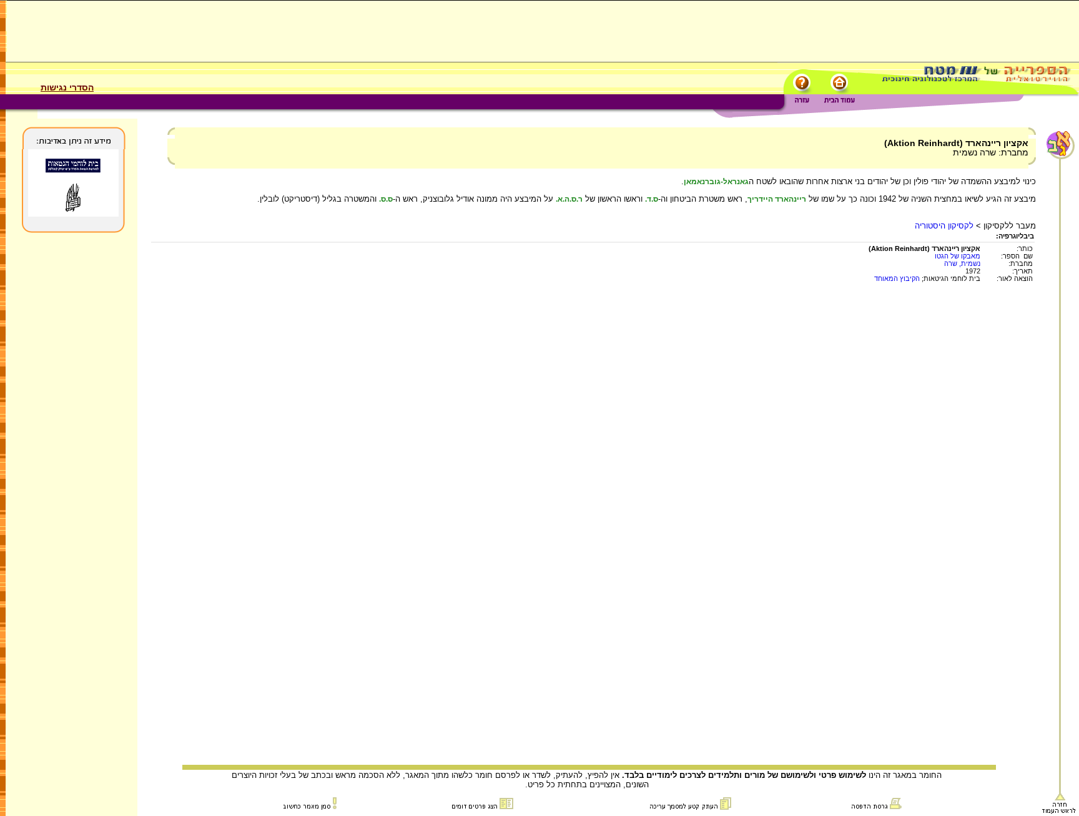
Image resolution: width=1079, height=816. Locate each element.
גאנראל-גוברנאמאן (716, 181)
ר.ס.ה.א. (569, 199)
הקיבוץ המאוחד (897, 278)
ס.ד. (651, 199)
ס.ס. (386, 199)
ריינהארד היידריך (776, 199)
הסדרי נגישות (67, 87)
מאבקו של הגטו (957, 256)
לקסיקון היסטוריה (944, 225)
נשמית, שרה (962, 263)
